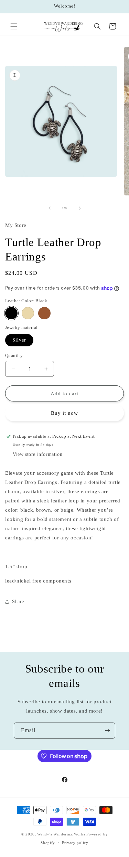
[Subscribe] (107, 730)
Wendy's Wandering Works (61, 834)
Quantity (14, 355)
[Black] (11, 313)
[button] (13, 26)
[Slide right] (79, 208)
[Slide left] (49, 208)
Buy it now (64, 413)
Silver (19, 340)
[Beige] (28, 313)
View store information (37, 454)
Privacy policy (75, 843)
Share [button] (18, 601)
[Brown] (44, 313)
